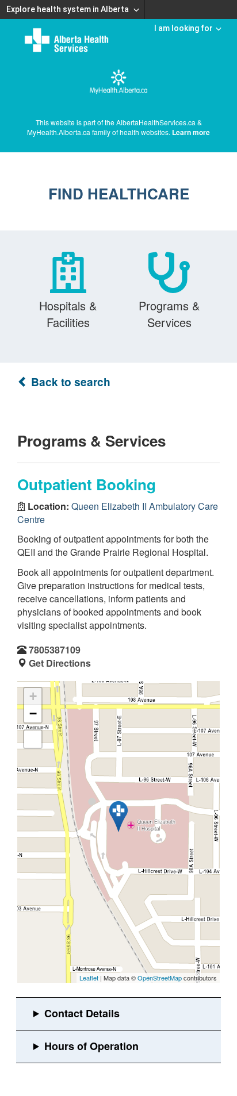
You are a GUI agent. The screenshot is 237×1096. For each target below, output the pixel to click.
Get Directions (60, 663)
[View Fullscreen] (32, 739)
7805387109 (55, 649)
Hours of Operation (91, 1046)
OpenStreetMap (159, 977)
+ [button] (33, 696)
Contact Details (82, 1013)
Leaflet (88, 977)
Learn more (191, 132)
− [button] (33, 713)
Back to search (69, 382)
